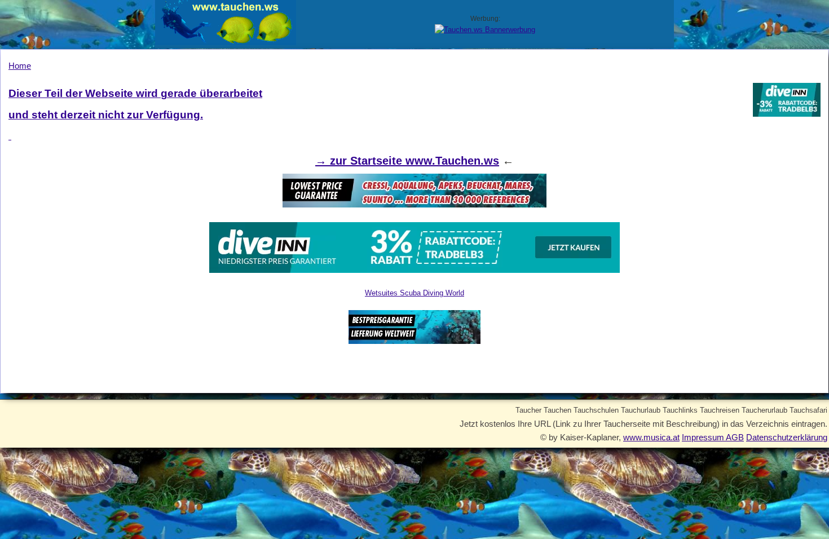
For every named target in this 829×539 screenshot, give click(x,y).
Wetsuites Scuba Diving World (414, 293)
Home (19, 65)
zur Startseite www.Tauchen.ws (414, 160)
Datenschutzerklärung (786, 437)
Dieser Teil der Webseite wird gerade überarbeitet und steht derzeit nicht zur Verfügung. (135, 103)
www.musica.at (651, 437)
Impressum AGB (713, 437)
